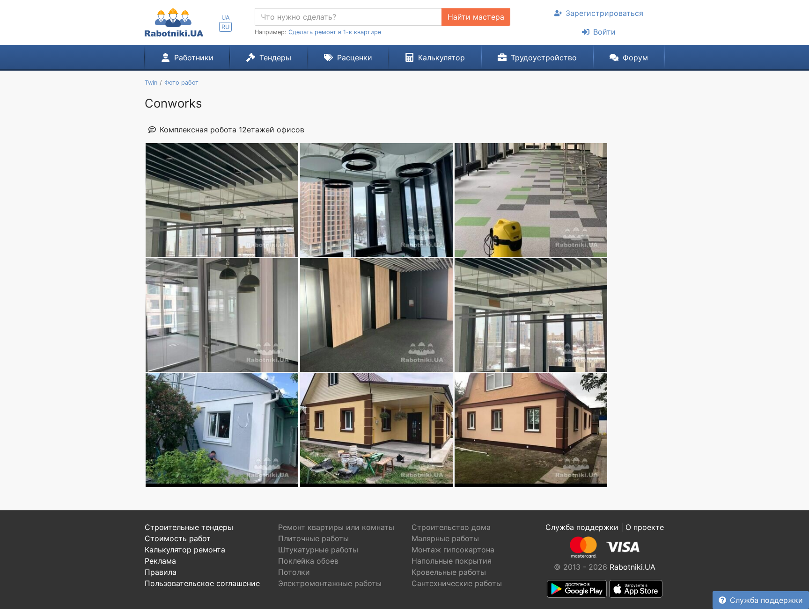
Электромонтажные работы (330, 583)
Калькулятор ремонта (185, 549)
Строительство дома (451, 527)
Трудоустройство (544, 57)
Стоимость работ (178, 538)
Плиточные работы (313, 538)
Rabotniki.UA (632, 567)
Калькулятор (441, 57)
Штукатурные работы (318, 549)
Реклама (160, 561)
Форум (635, 57)
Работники (193, 57)
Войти (604, 31)
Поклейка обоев (308, 561)
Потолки (294, 572)
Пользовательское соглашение (202, 583)
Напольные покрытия (452, 561)
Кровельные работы (449, 572)
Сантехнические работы (457, 583)
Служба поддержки (766, 600)
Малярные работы (445, 538)
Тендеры (275, 57)
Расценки (354, 57)
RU (225, 26)
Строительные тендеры (189, 527)
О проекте (644, 527)
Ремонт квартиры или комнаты (336, 527)
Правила (161, 572)
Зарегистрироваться (604, 13)
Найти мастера (476, 17)
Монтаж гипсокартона (453, 549)
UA (225, 17)
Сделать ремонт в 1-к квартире (334, 32)
